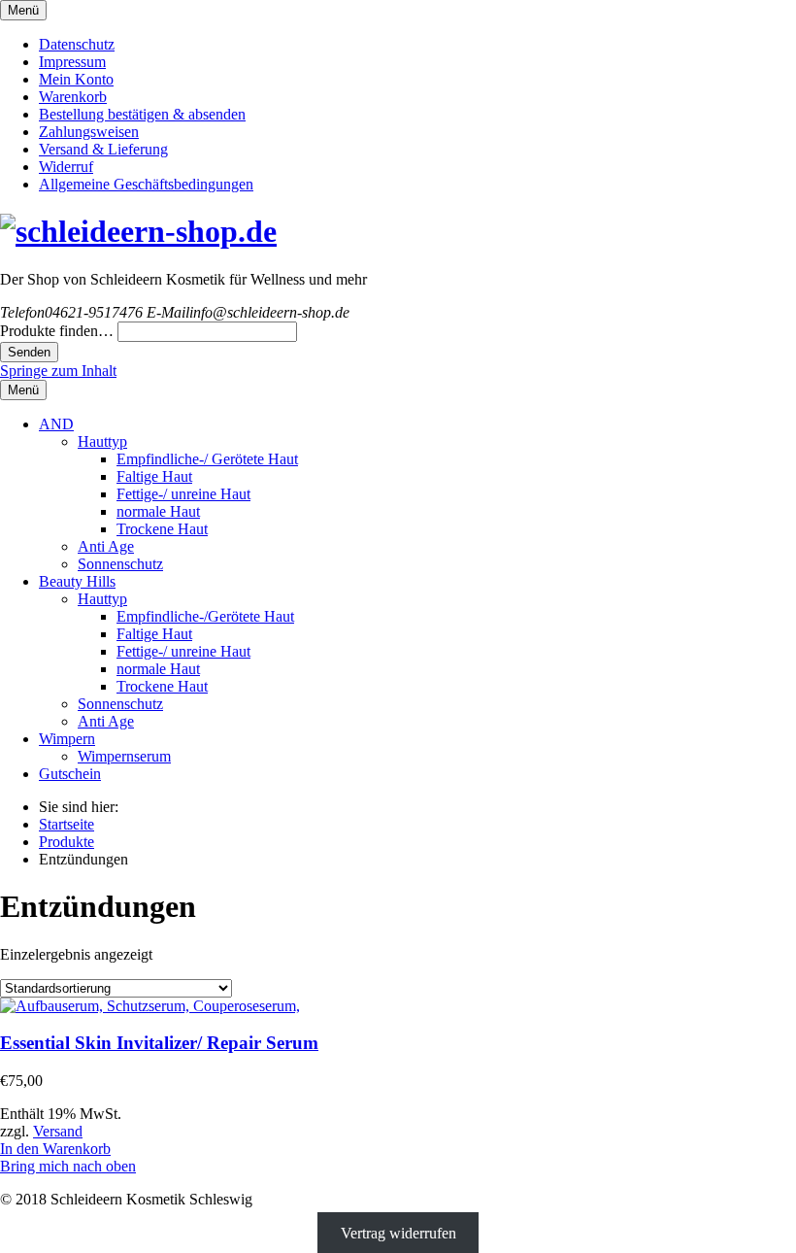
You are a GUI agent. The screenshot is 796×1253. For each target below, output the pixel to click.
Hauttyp (102, 441)
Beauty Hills (77, 581)
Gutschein (70, 773)
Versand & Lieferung (103, 149)
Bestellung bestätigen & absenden (142, 114)
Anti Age (106, 546)
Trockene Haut (162, 529)
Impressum (72, 61)
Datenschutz (77, 44)
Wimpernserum (124, 756)
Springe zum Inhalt (58, 370)
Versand (58, 1131)
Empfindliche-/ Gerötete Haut (207, 459)
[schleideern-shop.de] (138, 231)
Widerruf (66, 166)
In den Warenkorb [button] (55, 1148)
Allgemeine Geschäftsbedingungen (146, 184)
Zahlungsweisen (89, 131)
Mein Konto (76, 79)
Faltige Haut (154, 476)
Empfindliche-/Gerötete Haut (205, 616)
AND (56, 424)
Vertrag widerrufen (398, 1232)
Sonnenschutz (120, 564)
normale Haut (158, 511)
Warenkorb (73, 96)
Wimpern (67, 738)
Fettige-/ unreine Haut (183, 494)
